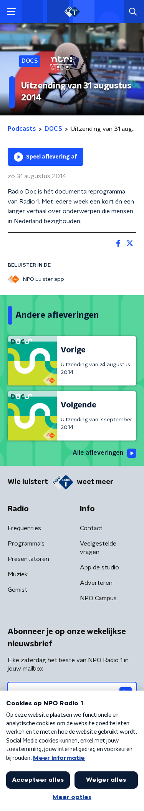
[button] (11, 12)
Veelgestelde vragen (98, 548)
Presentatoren (28, 559)
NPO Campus (98, 598)
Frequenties (24, 528)
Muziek (18, 574)
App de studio (99, 567)
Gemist (17, 590)
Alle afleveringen (98, 453)
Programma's (26, 544)
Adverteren (96, 583)
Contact (91, 528)
